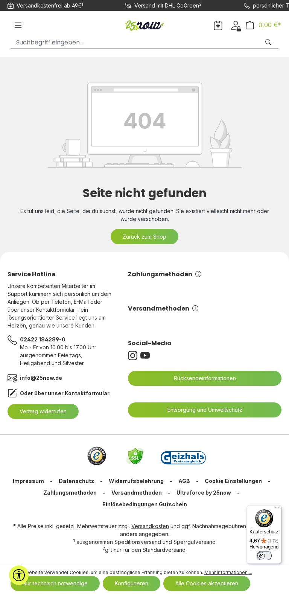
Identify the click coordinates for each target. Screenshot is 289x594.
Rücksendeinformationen (205, 378)
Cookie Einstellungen (233, 481)
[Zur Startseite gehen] (144, 23)
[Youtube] (146, 355)
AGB (184, 481)
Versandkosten (150, 526)
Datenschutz (76, 481)
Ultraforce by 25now (203, 492)
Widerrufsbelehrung (136, 481)
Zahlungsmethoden (160, 274)
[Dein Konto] (235, 24)
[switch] (264, 555)
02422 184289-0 (42, 339)
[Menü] (18, 25)
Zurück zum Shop (144, 236)
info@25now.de (41, 378)
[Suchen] (269, 42)
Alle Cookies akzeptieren (206, 583)
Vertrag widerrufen (43, 411)
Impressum (28, 481)
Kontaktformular (87, 393)
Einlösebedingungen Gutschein (144, 504)
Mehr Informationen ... (228, 572)
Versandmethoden (158, 308)
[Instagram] (134, 355)
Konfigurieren (131, 583)
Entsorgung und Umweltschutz (204, 410)
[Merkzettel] (218, 24)
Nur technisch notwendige (55, 583)
